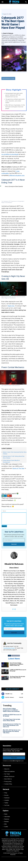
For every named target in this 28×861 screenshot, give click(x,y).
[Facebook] (7, 83)
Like (22, 693)
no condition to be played (9, 154)
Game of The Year (18, 468)
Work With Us (8, 779)
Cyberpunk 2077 (15, 655)
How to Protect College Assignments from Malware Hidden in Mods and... (16, 664)
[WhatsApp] (14, 83)
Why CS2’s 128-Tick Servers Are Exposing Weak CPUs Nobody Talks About (11, 731)
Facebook (6, 798)
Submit (4, 526)
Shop (5, 793)
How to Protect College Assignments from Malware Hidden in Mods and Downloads (11, 710)
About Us (6, 769)
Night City (11, 306)
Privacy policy (7, 781)
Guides (6, 826)
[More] (20, 83)
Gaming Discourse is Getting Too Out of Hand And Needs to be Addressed (12, 725)
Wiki (5, 824)
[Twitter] (10, 83)
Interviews (7, 816)
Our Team (7, 774)
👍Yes (4, 496)
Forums (6, 795)
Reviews (6, 821)
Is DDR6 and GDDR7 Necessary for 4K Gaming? (12, 715)
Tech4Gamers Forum (9, 648)
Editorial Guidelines (9, 771)
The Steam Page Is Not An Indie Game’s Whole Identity (17, 677)
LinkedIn (6, 800)
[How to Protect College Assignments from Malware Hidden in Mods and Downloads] (5, 664)
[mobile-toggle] (2, 2)
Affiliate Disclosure (9, 776)
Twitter (6, 803)
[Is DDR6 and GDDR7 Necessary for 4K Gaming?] (5, 671)
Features (6, 819)
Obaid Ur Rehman (8, 33)
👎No (9, 496)
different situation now (16, 175)
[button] (26, 2)
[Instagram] (15, 609)
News (5, 814)
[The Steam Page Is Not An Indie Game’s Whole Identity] (5, 678)
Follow (21, 697)
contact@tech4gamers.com (16, 761)
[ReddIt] (17, 83)
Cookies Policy (8, 784)
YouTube (6, 805)
